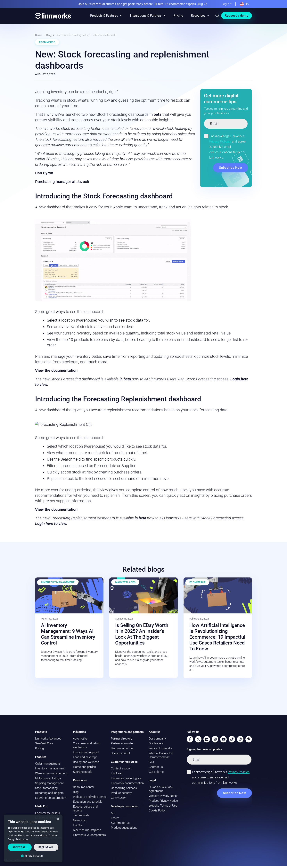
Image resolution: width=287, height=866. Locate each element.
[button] (33, 855)
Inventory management (50, 768)
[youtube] (223, 739)
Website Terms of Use (163, 805)
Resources (198, 15)
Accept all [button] (19, 847)
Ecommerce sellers (47, 813)
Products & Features (104, 15)
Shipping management (49, 783)
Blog (48, 35)
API (113, 813)
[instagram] (215, 739)
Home (38, 35)
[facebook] (190, 739)
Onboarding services (124, 788)
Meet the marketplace (87, 830)
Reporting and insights (49, 793)
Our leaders (156, 743)
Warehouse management (51, 773)
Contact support (121, 768)
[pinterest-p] (248, 739)
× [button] (58, 818)
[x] (198, 739)
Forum (115, 818)
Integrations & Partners (145, 15)
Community (118, 798)
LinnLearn (117, 773)
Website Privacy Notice (163, 796)
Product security (121, 793)
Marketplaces (125, 582)
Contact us (156, 767)
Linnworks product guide (126, 778)
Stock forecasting (46, 788)
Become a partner (122, 748)
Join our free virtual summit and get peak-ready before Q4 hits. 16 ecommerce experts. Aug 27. (143, 4)
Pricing (178, 15)
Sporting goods (82, 772)
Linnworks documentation (127, 783)
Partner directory (121, 738)
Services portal (120, 753)
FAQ (151, 762)
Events (77, 825)
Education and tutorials (87, 801)
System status (120, 823)
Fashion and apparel (86, 752)
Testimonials (81, 815)
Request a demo (236, 15)
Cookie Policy (157, 810)
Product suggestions (124, 827)
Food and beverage (85, 757)
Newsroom (80, 820)
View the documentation (56, 370)
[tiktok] (232, 739)
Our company (157, 738)
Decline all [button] (46, 847)
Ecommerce (47, 42)
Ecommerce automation (50, 798)
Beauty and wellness (86, 762)
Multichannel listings (48, 778)
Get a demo (156, 772)
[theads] (240, 739)
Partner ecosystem (123, 743)
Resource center (83, 787)
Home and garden (84, 767)
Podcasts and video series (90, 797)
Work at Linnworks (160, 748)
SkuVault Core (44, 743)
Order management (47, 763)
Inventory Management (58, 582)
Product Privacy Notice (163, 800)
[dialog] (33, 838)
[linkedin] (206, 739)
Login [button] (225, 4)
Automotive (80, 738)
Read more (22, 839)
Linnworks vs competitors (89, 835)
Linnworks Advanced (48, 738)
